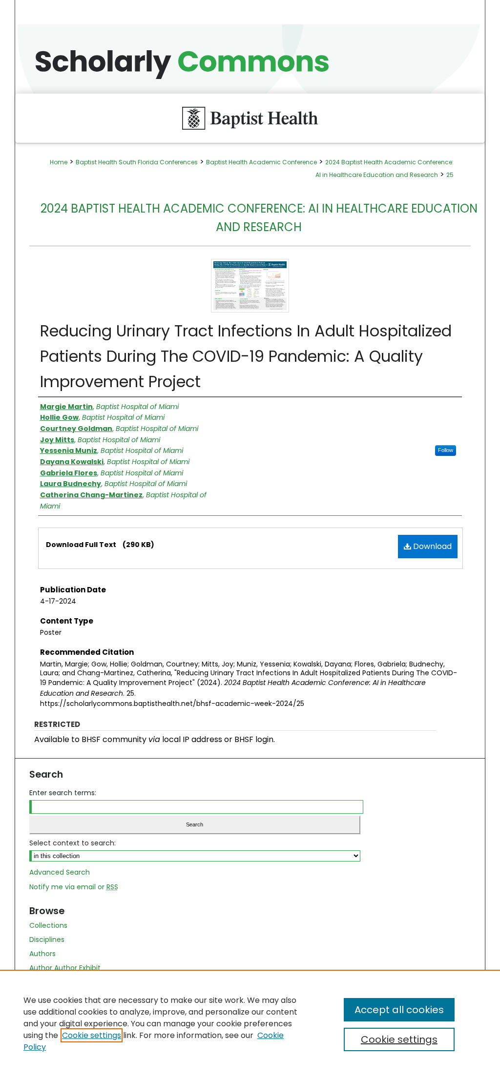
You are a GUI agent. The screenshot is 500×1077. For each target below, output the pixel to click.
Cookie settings (91, 1035)
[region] (250, 1023)
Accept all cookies (399, 1010)
